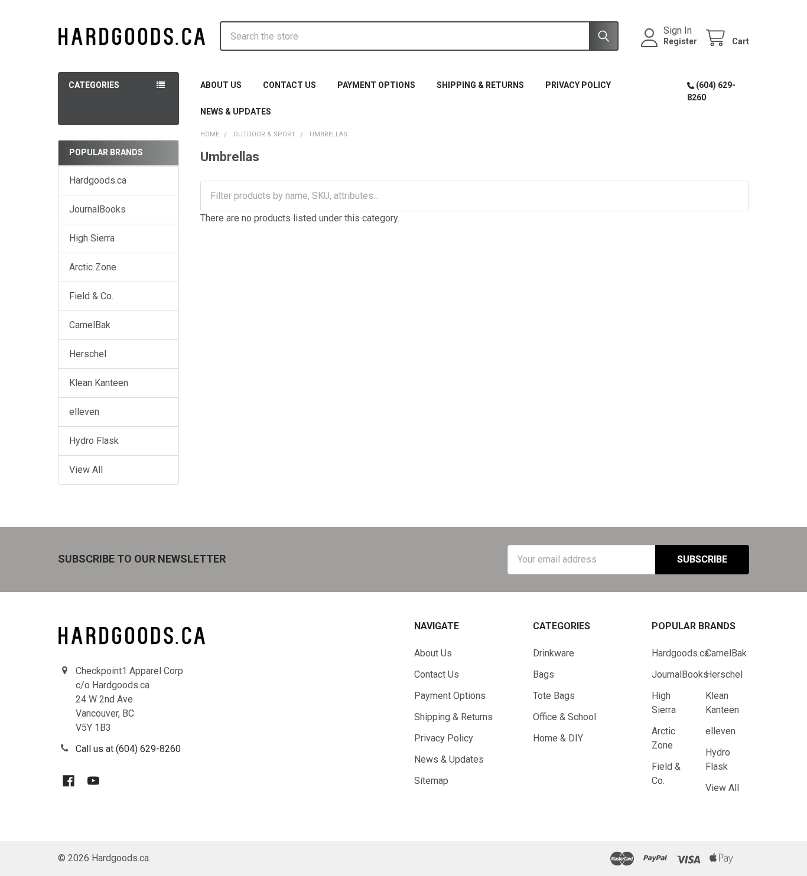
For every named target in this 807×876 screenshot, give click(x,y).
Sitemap (431, 780)
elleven (84, 411)
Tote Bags (554, 695)
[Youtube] (93, 781)
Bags (543, 674)
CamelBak (89, 325)
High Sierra (92, 238)
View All (86, 469)
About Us (221, 85)
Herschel (87, 353)
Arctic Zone (92, 267)
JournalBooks (97, 209)
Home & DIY (558, 738)
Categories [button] (94, 85)
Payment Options (376, 85)
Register (680, 41)
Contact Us (289, 85)
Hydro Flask (94, 440)
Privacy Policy (578, 85)
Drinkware (553, 653)
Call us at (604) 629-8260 (128, 748)
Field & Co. (91, 296)
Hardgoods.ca (97, 180)
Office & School (564, 717)
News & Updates (235, 111)
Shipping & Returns (480, 85)
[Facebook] (68, 781)
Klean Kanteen (98, 382)
